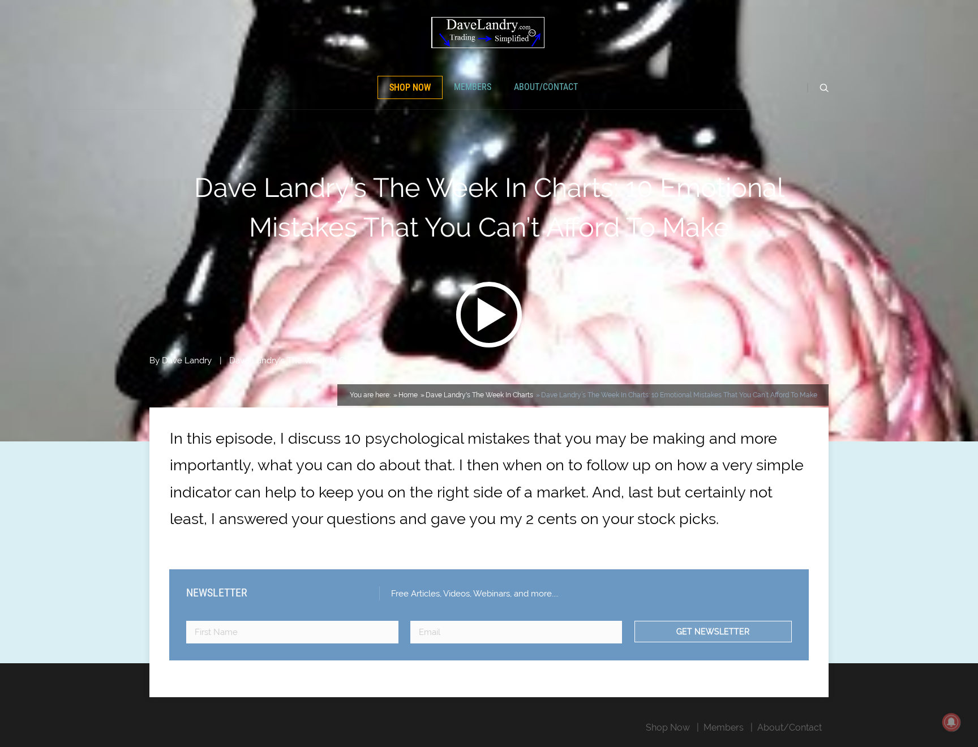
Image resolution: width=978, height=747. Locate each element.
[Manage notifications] (951, 722)
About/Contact (546, 86)
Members (472, 86)
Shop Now (410, 87)
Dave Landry (187, 360)
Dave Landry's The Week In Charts (296, 360)
